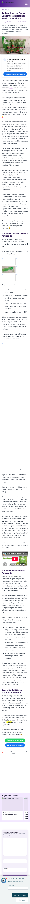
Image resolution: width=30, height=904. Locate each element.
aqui (11, 88)
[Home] (2, 9)
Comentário (6, 836)
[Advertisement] (15, 774)
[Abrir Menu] (26, 3)
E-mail (6, 868)
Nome (6, 860)
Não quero (22, 900)
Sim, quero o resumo (20, 895)
